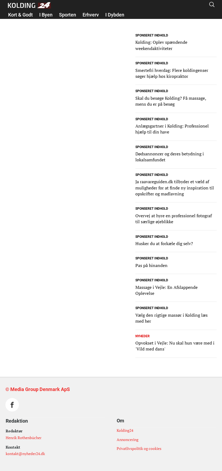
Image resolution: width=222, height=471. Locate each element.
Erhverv (91, 15)
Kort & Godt (20, 15)
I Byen (46, 15)
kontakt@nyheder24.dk (25, 453)
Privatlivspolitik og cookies (139, 448)
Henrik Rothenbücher (23, 437)
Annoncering (127, 439)
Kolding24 (125, 430)
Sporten (67, 15)
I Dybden (114, 15)
